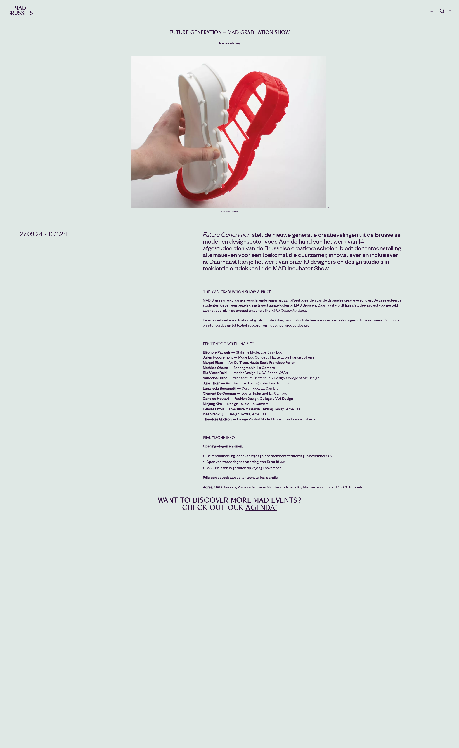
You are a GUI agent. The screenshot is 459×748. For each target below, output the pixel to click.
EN (450, 15)
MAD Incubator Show (301, 268)
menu (422, 11)
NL (450, 10)
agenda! (261, 508)
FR (450, 21)
